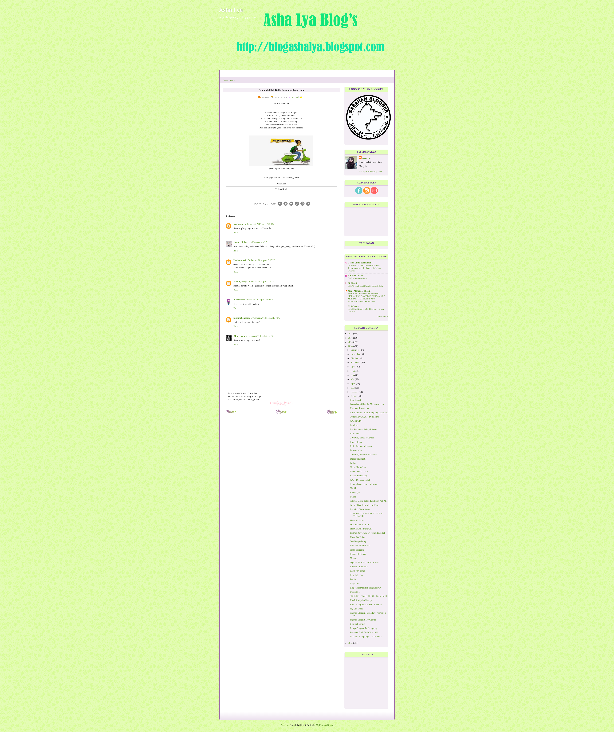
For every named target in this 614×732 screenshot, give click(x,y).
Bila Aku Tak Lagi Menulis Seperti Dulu (365, 286)
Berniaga (354, 425)
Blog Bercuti (356, 400)
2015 (350, 342)
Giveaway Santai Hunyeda (362, 438)
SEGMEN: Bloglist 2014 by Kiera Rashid (369, 596)
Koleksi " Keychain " (359, 566)
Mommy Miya (240, 281)
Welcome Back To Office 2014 (364, 632)
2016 (350, 338)
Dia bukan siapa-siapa (357, 278)
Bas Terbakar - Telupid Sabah (363, 429)
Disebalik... (355, 592)
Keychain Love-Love (359, 408)
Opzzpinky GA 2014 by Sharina (364, 417)
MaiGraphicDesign (324, 725)
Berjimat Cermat (357, 624)
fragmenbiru (239, 224)
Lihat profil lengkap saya (370, 171)
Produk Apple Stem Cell (361, 529)
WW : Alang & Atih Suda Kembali (366, 604)
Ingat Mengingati (358, 459)
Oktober (355, 358)
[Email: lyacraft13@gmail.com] (374, 193)
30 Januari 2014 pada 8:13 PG (261, 260)
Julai (353, 371)
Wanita (353, 579)
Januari (354, 396)
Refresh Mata (356, 450)
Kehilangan (355, 492)
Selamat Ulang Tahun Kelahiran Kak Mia (368, 501)
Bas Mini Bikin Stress (360, 509)
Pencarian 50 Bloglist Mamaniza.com (367, 404)
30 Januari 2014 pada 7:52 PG (254, 242)
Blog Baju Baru (357, 575)
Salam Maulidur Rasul (360, 545)
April (353, 383)
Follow (353, 463)
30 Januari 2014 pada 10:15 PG (260, 299)
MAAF (353, 488)
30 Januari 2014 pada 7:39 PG (260, 224)
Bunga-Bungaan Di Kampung (363, 628)
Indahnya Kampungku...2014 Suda (366, 636)
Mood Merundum (358, 467)
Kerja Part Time (357, 571)
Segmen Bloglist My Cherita (363, 620)
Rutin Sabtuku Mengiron (361, 446)
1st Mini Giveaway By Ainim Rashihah (367, 533)
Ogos (353, 367)
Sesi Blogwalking (358, 541)
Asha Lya (231, 10)
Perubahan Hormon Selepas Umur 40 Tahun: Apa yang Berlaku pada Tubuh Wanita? (364, 268)
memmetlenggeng (241, 318)
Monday (353, 558)
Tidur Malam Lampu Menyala (363, 484)
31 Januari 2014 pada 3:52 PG (260, 336)
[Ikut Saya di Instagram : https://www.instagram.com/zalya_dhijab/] (366, 193)
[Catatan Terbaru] (231, 413)
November (356, 354)
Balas (235, 232)
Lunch (353, 497)
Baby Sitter (355, 583)
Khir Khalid (239, 336)
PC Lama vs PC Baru (359, 524)
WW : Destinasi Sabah (360, 480)
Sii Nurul (352, 283)
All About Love (355, 275)
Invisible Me (239, 299)
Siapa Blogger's (357, 550)
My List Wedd (356, 609)
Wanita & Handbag (358, 475)
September (356, 362)
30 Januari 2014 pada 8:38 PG (261, 281)
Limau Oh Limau (358, 554)
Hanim (236, 242)
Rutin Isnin (355, 433)
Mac (353, 388)
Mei (353, 379)
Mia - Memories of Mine (359, 291)
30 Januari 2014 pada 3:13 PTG (265, 318)
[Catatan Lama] (332, 413)
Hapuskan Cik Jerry (359, 471)
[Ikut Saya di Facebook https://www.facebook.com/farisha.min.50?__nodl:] (358, 193)
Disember (355, 350)
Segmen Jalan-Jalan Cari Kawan (364, 562)
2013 (350, 643)
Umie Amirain (240, 260)
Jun (352, 375)
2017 (350, 333)
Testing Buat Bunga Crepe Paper (364, 505)
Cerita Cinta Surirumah (359, 263)
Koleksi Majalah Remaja (361, 600)
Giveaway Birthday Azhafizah (363, 455)
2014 (350, 346)
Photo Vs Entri (357, 520)
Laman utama (229, 80)
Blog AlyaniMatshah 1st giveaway (365, 588)
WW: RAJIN (356, 421)
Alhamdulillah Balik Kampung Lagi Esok (369, 412)
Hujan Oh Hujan (357, 537)
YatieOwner (353, 306)
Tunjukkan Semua (382, 316)
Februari (355, 392)
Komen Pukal (356, 442)
